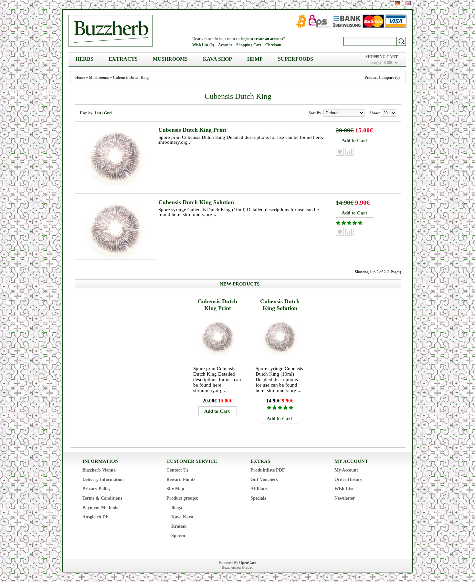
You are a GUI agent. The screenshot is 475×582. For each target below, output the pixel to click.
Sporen (178, 535)
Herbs (84, 59)
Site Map (175, 488)
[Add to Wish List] (340, 152)
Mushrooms (170, 59)
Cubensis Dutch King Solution (196, 202)
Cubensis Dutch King (131, 77)
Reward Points (180, 479)
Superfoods (295, 59)
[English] (408, 3)
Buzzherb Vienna (99, 470)
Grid (108, 113)
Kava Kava (182, 516)
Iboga (176, 507)
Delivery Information (103, 479)
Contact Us (177, 470)
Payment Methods (100, 507)
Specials (258, 498)
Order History (348, 479)
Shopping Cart (248, 45)
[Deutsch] (398, 3)
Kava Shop (217, 59)
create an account (268, 38)
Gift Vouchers (264, 479)
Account (225, 45)
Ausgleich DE (95, 516)
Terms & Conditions (102, 498)
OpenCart (247, 562)
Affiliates (259, 488)
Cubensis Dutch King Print (192, 130)
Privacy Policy (96, 488)
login (245, 38)
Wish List (343, 488)
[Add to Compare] (349, 152)
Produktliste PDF (267, 470)
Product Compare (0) (382, 77)
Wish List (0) (203, 45)
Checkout (273, 45)
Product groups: (182, 498)
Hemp (255, 59)
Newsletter (344, 498)
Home (80, 77)
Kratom (179, 526)
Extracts (123, 59)
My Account (346, 470)
